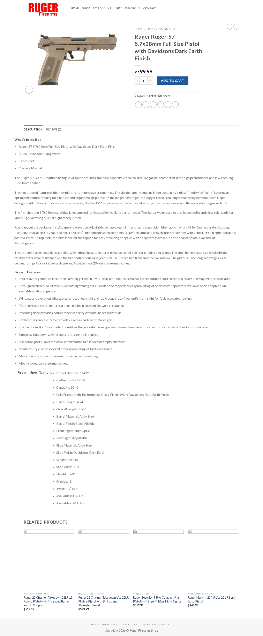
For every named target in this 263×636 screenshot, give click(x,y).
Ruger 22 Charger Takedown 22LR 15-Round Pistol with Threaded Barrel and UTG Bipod (49, 601)
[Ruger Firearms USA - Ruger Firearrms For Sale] (44, 8)
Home (75, 8)
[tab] (33, 129)
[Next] (238, 574)
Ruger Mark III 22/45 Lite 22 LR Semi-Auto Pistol (212, 599)
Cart (118, 8)
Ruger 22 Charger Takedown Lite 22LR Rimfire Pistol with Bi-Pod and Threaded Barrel (103, 601)
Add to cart (172, 80)
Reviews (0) (53, 129)
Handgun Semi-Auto (161, 29)
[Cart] (237, 8)
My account (102, 8)
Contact (150, 8)
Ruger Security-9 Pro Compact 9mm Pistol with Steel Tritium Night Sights (157, 599)
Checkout (132, 8)
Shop (86, 8)
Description (33, 129)
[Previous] (24, 574)
